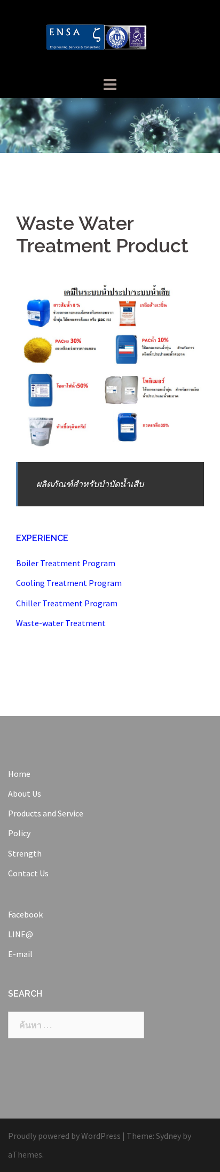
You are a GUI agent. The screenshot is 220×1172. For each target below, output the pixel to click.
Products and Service (45, 813)
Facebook (25, 914)
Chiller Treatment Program (66, 603)
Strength (25, 853)
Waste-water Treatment (61, 623)
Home (19, 773)
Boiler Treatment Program (65, 563)
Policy (19, 833)
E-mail (20, 954)
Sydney (168, 1135)
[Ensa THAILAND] (110, 36)
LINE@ (20, 934)
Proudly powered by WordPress (64, 1135)
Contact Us (28, 873)
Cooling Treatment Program (69, 582)
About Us (24, 793)
